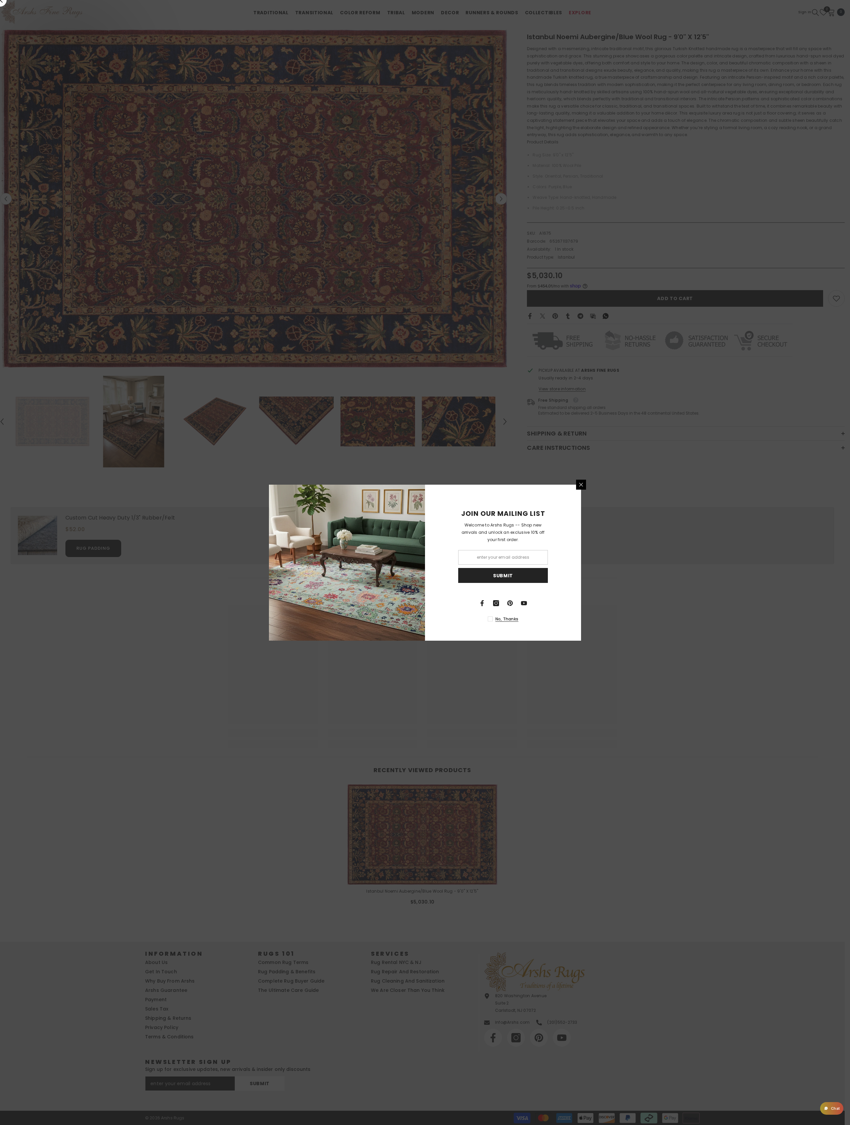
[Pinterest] (510, 603)
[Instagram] (496, 603)
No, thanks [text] (506, 619)
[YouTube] (524, 603)
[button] (831, 1108)
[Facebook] (482, 603)
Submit (503, 575)
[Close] (581, 485)
